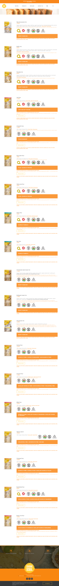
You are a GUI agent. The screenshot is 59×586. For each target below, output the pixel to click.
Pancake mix (20, 72)
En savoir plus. (14, 584)
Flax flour (19, 241)
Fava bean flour (20, 155)
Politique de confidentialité (29, 574)
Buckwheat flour (20, 487)
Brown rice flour (20, 515)
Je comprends (47, 583)
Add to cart (5, 27)
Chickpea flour (20, 458)
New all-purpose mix (22, 22)
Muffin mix (19, 46)
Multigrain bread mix (22, 295)
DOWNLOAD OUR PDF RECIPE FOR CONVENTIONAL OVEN (28, 274)
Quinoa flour (19, 345)
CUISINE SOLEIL (21, 575)
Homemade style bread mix (23, 270)
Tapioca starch (20, 431)
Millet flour (19, 402)
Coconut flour (20, 373)
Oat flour (19, 97)
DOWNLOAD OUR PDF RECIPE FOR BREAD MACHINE (37, 299)
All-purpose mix (20, 320)
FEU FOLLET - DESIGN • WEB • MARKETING (34, 575)
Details (10, 27)
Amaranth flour (20, 126)
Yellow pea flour (20, 184)
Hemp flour (19, 212)
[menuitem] (53, 6)
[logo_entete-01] (4, 4)
